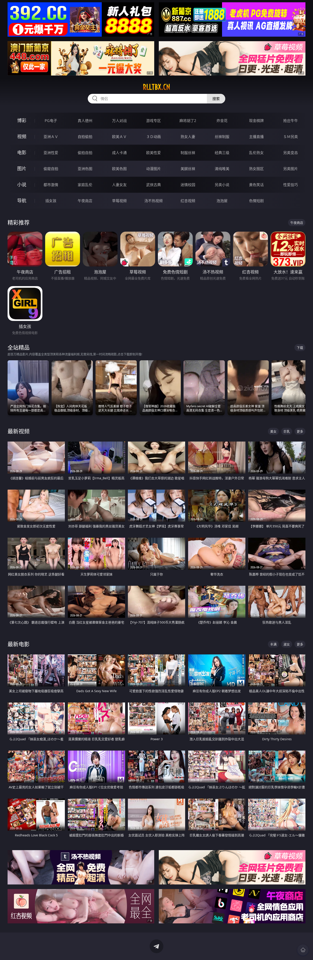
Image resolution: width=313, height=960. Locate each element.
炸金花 (222, 120)
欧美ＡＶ (119, 136)
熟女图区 (256, 168)
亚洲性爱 (51, 152)
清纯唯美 (222, 168)
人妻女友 (119, 184)
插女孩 (50, 200)
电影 (21, 152)
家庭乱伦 (85, 184)
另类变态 (290, 152)
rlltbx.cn (156, 87)
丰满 (273, 644)
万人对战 (119, 120)
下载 (300, 347)
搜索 (216, 98)
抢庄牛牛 (290, 120)
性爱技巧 (290, 184)
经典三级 (222, 152)
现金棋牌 (256, 120)
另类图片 (290, 168)
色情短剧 (256, 200)
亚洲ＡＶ (51, 136)
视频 (21, 136)
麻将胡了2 (187, 120)
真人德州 (85, 120)
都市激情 (51, 184)
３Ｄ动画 (153, 136)
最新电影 (19, 644)
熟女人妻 (188, 136)
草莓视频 (119, 200)
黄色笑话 (256, 184)
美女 (273, 431)
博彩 (21, 120)
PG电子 (51, 120)
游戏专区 (153, 120)
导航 (21, 201)
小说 (21, 185)
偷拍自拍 (85, 152)
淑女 (286, 644)
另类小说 (222, 184)
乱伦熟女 (256, 152)
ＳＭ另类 (290, 136)
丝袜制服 (222, 136)
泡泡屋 (222, 200)
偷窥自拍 (51, 168)
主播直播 (256, 136)
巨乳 (286, 431)
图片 (21, 168)
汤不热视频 (153, 200)
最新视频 (19, 431)
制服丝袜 (188, 152)
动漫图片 (153, 168)
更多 (300, 431)
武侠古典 (153, 184)
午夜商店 (85, 200)
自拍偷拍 (85, 136)
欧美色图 (119, 168)
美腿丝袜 (188, 168)
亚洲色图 (85, 168)
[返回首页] (302, 949)
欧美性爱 (153, 152)
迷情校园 (188, 184)
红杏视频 (188, 200)
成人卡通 (119, 152)
